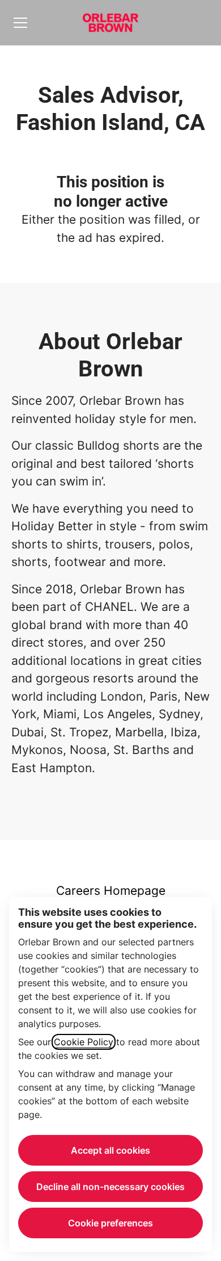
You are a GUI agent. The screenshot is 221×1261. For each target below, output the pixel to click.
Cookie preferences (110, 1223)
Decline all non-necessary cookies (110, 1186)
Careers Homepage (110, 890)
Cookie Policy (83, 1042)
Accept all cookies (110, 1150)
